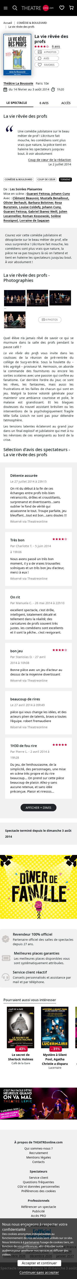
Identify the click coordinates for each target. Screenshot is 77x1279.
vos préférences (27, 1246)
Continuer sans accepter (39, 1272)
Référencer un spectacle (38, 1207)
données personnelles (44, 1186)
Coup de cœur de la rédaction (49, 160)
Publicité (38, 1211)
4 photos (50, 52)
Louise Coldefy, (30, 207)
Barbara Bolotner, (41, 203)
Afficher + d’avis (38, 808)
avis (46, 58)
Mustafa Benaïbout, (54, 198)
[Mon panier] (71, 8)
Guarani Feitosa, (38, 194)
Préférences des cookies (38, 1191)
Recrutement (38, 1153)
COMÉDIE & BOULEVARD (18, 179)
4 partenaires (31, 1242)
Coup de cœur (46, 179)
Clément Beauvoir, (26, 198)
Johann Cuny (60, 194)
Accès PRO (38, 1216)
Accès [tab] (66, 103)
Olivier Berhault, (15, 203)
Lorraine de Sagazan (34, 220)
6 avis (56, 46)
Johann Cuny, (51, 207)
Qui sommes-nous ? (38, 1148)
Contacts (38, 1162)
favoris (49, 65)
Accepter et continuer (39, 1263)
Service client (38, 1178)
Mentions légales (38, 1157)
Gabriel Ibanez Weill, (43, 211)
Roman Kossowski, (36, 216)
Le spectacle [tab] (16, 103)
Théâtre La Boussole (18, 83)
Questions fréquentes (38, 1182)
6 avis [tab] (44, 103)
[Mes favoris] (61, 8)
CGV (20, 1186)
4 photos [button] (51, 319)
